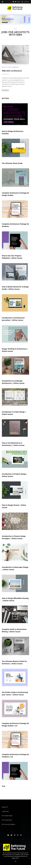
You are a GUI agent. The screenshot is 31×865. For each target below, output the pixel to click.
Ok (15, 861)
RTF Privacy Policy (7, 820)
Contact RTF (5, 811)
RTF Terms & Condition (8, 824)
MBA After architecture (12, 71)
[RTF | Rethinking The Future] (15, 8)
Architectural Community (10, 67)
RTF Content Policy (7, 816)
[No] (29, 858)
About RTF (5, 807)
